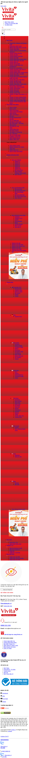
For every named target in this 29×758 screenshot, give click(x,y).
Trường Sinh (18, 417)
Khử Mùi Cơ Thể (14, 126)
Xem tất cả (18, 227)
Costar (16, 296)
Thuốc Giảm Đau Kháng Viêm (18, 59)
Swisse (17, 359)
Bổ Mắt (12, 119)
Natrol (16, 348)
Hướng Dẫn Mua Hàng (10, 642)
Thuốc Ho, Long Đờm (16, 68)
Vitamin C (17, 164)
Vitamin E (17, 167)
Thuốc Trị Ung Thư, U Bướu (18, 98)
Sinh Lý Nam (13, 107)
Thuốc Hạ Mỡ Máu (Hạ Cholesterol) (16, 65)
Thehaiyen (18, 410)
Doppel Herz (18, 316)
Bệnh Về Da (13, 113)
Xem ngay (3, 6)
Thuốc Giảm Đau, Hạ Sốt (17, 60)
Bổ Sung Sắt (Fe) (19, 195)
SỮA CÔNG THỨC (15, 145)
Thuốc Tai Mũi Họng (15, 81)
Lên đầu (4, 756)
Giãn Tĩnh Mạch (14, 114)
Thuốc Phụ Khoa (14, 75)
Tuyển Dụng (7, 671)
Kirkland (17, 344)
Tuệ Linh (17, 407)
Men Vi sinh (18, 225)
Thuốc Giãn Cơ (14, 62)
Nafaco (17, 413)
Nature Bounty (19, 356)
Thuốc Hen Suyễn (15, 63)
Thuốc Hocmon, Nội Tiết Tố (18, 69)
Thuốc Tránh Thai (15, 93)
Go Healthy (18, 357)
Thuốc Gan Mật (14, 57)
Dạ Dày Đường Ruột (15, 117)
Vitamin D (17, 165)
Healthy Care (18, 290)
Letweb (10, 731)
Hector (17, 408)
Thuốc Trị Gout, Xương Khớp (18, 97)
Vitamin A (17, 161)
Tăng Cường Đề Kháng (16, 111)
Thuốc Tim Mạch (14, 91)
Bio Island (17, 293)
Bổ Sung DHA (19, 170)
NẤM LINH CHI (14, 150)
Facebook (5, 693)
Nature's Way (18, 291)
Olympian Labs (19, 351)
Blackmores (18, 288)
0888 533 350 (6, 625)
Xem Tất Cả (18, 174)
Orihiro (17, 373)
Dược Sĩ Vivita (7, 648)
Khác (11, 127)
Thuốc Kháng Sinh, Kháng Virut (19, 72)
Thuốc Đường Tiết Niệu (16, 56)
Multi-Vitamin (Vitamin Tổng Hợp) (20, 172)
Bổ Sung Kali (18, 189)
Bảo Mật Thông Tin (9, 644)
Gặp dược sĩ (7, 755)
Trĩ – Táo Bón (13, 133)
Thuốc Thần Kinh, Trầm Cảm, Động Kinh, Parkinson (18, 84)
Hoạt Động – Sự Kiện (9, 669)
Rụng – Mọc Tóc (14, 139)
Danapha (17, 399)
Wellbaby (17, 455)
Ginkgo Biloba (19, 224)
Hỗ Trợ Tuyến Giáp (15, 135)
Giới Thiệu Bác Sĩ (8, 674)
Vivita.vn (13, 729)
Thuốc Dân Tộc (19, 415)
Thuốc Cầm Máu (14, 49)
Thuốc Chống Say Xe (16, 53)
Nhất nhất (17, 404)
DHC (16, 372)
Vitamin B (17, 163)
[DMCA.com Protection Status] (6, 713)
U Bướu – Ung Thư (15, 136)
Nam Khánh (18, 401)
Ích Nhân (17, 405)
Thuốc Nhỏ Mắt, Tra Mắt (17, 74)
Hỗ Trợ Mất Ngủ (14, 120)
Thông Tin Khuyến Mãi (11, 23)
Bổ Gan (12, 116)
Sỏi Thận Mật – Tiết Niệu (17, 123)
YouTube (5, 698)
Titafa (16, 414)
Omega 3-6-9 (18, 218)
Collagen (17, 217)
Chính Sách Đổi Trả (9, 641)
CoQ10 (16, 219)
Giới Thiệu (6, 668)
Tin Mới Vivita (8, 25)
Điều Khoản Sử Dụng (9, 647)
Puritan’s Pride (19, 347)
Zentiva (17, 483)
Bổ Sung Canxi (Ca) (20, 196)
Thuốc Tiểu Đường (15, 88)
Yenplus (17, 411)
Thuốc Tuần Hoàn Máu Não (18, 100)
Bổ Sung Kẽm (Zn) (20, 190)
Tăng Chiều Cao (14, 129)
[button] (16, 38)
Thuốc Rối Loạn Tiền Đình (17, 79)
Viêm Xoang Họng (15, 138)
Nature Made (18, 345)
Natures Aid (18, 456)
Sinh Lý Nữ (13, 109)
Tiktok (4, 701)
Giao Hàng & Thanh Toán (11, 645)
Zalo (3, 696)
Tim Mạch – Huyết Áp (16, 132)
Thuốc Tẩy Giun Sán (15, 82)
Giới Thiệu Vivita (9, 22)
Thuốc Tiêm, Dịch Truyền (17, 87)
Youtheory (18, 353)
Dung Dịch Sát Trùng (16, 46)
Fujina (16, 378)
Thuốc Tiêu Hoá (14, 90)
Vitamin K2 (18, 168)
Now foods (18, 354)
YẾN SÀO (12, 148)
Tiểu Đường (13, 125)
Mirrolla (17, 484)
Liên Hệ (6, 672)
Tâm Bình (17, 402)
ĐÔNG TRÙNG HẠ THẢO (17, 147)
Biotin (16, 222)
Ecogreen (17, 350)
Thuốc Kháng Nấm (15, 71)
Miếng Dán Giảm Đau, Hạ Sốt (18, 47)
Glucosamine (18, 221)
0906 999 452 (8, 606)
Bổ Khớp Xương (14, 130)
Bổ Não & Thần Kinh (15, 122)
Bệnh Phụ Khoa (14, 110)
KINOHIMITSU (19, 375)
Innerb (17, 427)
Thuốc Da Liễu (14, 55)
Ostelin (17, 294)
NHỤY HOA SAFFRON (16, 151)
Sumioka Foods (19, 376)
